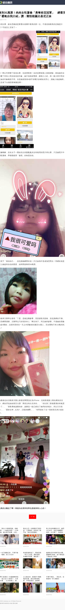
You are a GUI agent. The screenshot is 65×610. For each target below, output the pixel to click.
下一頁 (33, 516)
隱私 (14, 603)
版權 (16, 603)
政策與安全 (7, 603)
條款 (11, 603)
